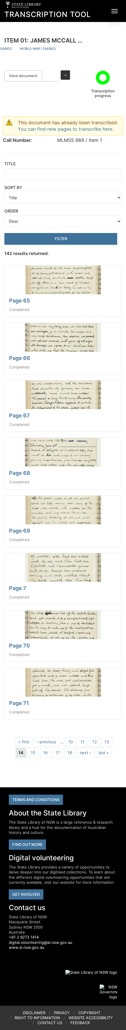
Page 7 (17, 588)
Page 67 (19, 415)
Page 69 (19, 531)
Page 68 (19, 473)
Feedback (80, 1022)
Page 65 (19, 301)
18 (69, 752)
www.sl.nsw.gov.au (26, 947)
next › (85, 752)
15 (33, 752)
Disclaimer (34, 1012)
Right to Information (37, 1017)
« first (23, 741)
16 (45, 752)
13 (106, 741)
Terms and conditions (35, 799)
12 (94, 741)
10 (70, 741)
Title (10, 163)
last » (103, 752)
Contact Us (50, 1022)
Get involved (26, 894)
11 (83, 741)
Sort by (13, 187)
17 (57, 752)
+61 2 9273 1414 (24, 937)
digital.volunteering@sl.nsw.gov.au (40, 942)
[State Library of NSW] (88, 972)
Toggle (65, 75)
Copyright (89, 1012)
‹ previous (46, 741)
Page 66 (19, 358)
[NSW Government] (108, 992)
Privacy (62, 1012)
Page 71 (19, 703)
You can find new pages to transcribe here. (65, 129)
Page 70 (19, 646)
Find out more (27, 844)
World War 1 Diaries (38, 49)
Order (11, 210)
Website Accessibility (91, 1017)
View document (25, 76)
